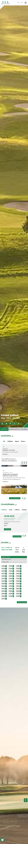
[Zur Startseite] (5, 2)
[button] (25, 498)
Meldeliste (6, 523)
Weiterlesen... (5, 454)
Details (5, 525)
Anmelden (7, 529)
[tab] (4, 441)
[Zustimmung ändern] (2, 839)
